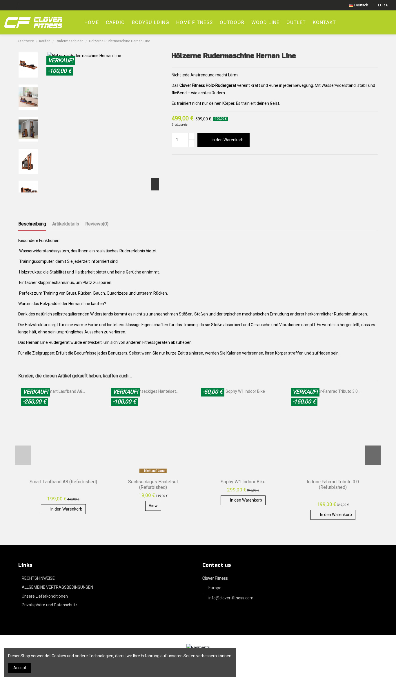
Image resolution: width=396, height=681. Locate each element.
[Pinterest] (187, 162)
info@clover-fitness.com (230, 598)
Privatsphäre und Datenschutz (49, 605)
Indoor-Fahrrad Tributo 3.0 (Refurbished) (333, 484)
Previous (23, 455)
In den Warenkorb (228, 139)
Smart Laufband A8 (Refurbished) (63, 481)
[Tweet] (181, 162)
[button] (232, 22)
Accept (19, 667)
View (153, 505)
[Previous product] (370, 41)
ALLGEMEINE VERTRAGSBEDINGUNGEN (57, 587)
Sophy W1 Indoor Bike (243, 481)
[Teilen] (174, 162)
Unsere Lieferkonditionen (45, 596)
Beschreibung (32, 224)
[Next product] (375, 41)
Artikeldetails (65, 224)
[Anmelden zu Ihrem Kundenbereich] (374, 22)
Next (373, 455)
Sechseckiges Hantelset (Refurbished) (153, 484)
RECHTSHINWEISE (38, 578)
